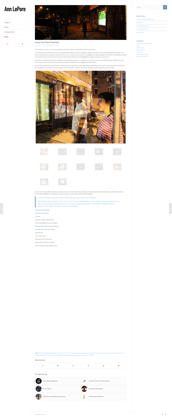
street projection (82, 355)
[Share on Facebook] (42, 365)
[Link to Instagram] (7, 43)
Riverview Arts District (46, 355)
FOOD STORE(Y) (140, 32)
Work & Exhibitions (49, 45)
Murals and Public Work (142, 29)
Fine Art (67, 353)
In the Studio (140, 48)
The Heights (90, 355)
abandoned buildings (44, 353)
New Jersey (104, 353)
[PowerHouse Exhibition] (1, 208)
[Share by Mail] (118, 365)
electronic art (61, 353)
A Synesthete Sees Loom (142, 26)
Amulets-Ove (139, 22)
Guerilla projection (82, 353)
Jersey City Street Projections (47, 42)
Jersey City (97, 353)
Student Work (140, 50)
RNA (75, 355)
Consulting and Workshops (144, 43)
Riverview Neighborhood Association (63, 355)
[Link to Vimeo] (22, 43)
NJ (108, 353)
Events (138, 46)
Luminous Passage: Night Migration (145, 19)
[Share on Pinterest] (88, 365)
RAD (38, 355)
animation (54, 353)
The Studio (139, 52)
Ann (58, 45)
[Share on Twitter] (57, 365)
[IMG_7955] (80, 22)
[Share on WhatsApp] (73, 365)
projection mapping (114, 353)
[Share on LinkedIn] (103, 365)
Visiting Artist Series (142, 54)
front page (73, 353)
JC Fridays (90, 353)
